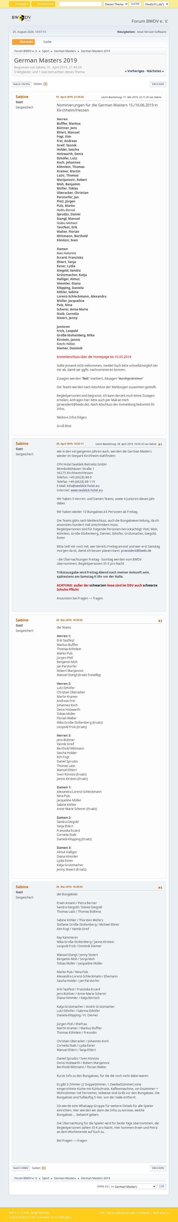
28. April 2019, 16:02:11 (70, 443)
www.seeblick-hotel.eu (87, 490)
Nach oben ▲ (161, 1212)
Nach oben (20, 1168)
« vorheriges (134, 71)
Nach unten (21, 84)
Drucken (158, 84)
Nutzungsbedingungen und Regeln (128, 1212)
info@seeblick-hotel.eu (83, 486)
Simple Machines (40, 1212)
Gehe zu (102, 1186)
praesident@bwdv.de (136, 551)
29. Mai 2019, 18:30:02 (69, 620)
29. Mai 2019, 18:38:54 (69, 886)
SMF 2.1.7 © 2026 (19, 1212)
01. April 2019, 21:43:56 (70, 97)
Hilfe (101, 1212)
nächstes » (155, 71)
